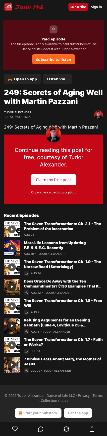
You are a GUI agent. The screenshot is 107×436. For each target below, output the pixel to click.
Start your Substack (40, 413)
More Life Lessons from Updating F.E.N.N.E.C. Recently (55, 245)
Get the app (78, 413)
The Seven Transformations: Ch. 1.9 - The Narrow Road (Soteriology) (62, 264)
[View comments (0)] (41, 429)
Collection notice (54, 400)
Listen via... (57, 78)
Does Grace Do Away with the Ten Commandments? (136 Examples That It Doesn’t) (61, 284)
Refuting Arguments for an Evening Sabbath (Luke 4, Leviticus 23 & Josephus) (57, 323)
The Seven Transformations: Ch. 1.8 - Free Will (63, 303)
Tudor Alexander (17, 112)
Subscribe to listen (53, 59)
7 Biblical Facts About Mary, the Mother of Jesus (62, 361)
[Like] (15, 429)
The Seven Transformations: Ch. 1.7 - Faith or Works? (63, 342)
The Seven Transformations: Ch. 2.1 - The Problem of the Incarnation (62, 226)
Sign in (96, 7)
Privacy (84, 395)
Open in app (25, 78)
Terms (98, 395)
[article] (53, 229)
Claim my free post (53, 179)
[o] (12, 229)
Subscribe (78, 7)
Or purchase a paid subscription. (53, 192)
